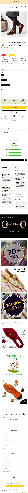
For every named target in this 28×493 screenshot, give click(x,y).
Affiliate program (6, 448)
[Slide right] (16, 39)
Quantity (2, 93)
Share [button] (3, 123)
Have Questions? (6, 442)
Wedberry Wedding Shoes (15, 489)
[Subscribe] (23, 424)
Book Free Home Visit (7, 434)
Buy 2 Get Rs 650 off (14, 1)
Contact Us (5, 445)
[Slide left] (11, 39)
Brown (3, 80)
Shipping (7, 51)
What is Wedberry (6, 437)
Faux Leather (5, 85)
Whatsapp (15, 112)
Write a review (12, 159)
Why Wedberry (6, 439)
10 (18, 74)
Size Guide (3, 89)
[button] (2, 6)
